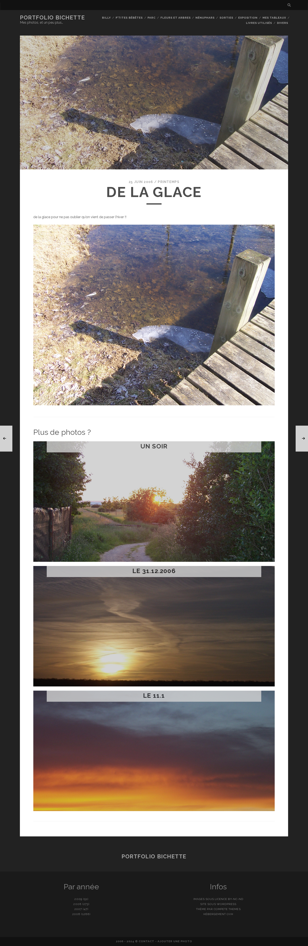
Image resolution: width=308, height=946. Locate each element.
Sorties (226, 17)
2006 (76, 914)
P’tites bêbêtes (129, 17)
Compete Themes (227, 909)
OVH (230, 914)
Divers (282, 22)
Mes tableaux (274, 17)
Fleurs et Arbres (175, 17)
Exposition (248, 17)
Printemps (168, 182)
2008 (77, 904)
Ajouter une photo (175, 941)
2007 (78, 909)
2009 (78, 899)
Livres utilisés (259, 22)
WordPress (226, 904)
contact (146, 941)
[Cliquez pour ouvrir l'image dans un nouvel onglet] (154, 404)
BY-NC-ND (235, 899)
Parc (151, 17)
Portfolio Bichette (52, 17)
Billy (106, 17)
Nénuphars (205, 17)
